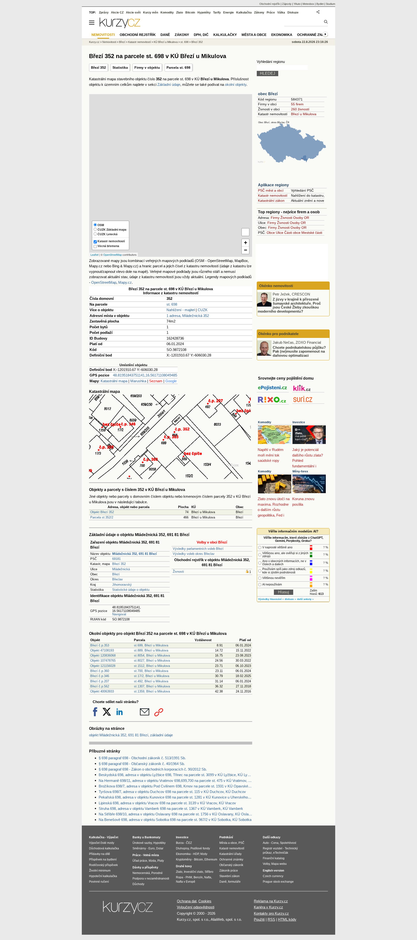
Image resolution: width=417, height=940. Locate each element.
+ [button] (245, 243)
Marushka (138, 381)
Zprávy (104, 12)
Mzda (152, 860)
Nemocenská (141, 873)
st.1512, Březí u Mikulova (152, 666)
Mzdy (203, 854)
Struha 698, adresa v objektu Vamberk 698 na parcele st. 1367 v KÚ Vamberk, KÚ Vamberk (171, 808)
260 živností (300, 109)
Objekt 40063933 (102, 691)
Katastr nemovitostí (272, 195)
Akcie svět (133, 12)
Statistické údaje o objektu (130, 589)
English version (273, 870)
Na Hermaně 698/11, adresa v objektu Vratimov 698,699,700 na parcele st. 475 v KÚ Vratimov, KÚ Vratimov (175, 781)
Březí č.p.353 (99, 645)
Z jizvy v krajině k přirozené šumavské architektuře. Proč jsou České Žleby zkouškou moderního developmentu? (289, 305)
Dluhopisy (182, 848)
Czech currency (273, 876)
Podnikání (226, 837)
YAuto (297, 3)
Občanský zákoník (231, 865)
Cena (274, 843)
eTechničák (280, 852)
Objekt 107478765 (103, 660)
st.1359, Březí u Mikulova (152, 691)
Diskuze (293, 12)
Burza (180, 843)
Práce (271, 12)
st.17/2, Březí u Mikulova (151, 676)
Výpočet (112, 837)
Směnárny (139, 848)
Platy (160, 860)
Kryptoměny (184, 859)
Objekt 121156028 (102, 666)
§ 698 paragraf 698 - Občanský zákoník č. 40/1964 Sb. (142, 764)
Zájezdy (287, 3)
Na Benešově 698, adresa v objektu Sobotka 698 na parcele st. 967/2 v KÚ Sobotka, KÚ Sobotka (175, 820)
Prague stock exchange (278, 881)
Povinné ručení (99, 881)
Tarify (217, 12)
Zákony (259, 12)
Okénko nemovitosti (275, 286)
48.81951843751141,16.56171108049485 (145, 375)
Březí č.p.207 (99, 681)
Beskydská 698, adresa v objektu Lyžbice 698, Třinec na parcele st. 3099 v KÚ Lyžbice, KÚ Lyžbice (175, 775)
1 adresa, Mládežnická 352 (188, 316)
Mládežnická (121, 569)
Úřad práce (139, 860)
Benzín (198, 877)
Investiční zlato (193, 871)
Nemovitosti (109, 41)
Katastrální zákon (271, 200)
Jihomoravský (122, 584)
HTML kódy (287, 919)
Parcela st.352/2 (101, 517)
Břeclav (117, 579)
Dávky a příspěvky (145, 867)
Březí (116, 574)
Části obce (292, 233)
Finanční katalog (274, 858)
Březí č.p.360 (99, 671)
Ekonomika (281, 35)
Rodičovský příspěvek (103, 865)
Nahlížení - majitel (181, 310)
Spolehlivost (288, 843)
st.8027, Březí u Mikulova (152, 660)
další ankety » (305, 599)
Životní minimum (100, 870)
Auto (266, 843)
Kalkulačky (225, 35)
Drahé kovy (184, 866)
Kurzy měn (150, 12)
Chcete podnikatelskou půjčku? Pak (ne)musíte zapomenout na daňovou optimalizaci (299, 351)
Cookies (204, 901)
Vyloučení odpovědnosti (195, 907)
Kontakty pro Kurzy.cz (271, 913)
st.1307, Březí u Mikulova (152, 686)
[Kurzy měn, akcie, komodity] (128, 909)
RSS (271, 919)
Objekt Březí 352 (102, 512)
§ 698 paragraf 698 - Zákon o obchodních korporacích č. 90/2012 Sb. (153, 769)
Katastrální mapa (114, 381)
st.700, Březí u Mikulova (151, 671)
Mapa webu (279, 864)
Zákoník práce (228, 870)
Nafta (207, 877)
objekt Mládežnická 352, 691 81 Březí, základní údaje (131, 735)
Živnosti (178, 571)
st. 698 (172, 304)
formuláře (234, 881)
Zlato (179, 12)
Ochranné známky (314, 35)
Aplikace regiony (273, 185)
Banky (136, 837)
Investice (298, 422)
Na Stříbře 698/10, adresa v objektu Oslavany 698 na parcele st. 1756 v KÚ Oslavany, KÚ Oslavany (175, 814)
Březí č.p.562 (99, 686)
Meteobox (308, 3)
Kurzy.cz (94, 41)
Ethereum (210, 859)
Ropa (179, 877)
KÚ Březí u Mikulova (166, 41)
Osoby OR (301, 218)
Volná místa (151, 855)
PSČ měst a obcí (271, 190)
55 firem (297, 104)
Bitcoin (190, 12)
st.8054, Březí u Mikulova (152, 655)
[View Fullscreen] (245, 232)
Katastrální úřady (230, 854)
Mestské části (311, 233)
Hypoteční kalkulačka (103, 876)
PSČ (241, 843)
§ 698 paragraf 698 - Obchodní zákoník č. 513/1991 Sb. (142, 758)
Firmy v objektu (147, 67)
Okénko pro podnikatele (278, 334)
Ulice (279, 233)
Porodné (157, 873)
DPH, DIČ (201, 35)
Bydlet (320, 3)
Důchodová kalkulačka (104, 848)
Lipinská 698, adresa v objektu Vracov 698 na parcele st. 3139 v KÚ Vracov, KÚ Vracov (167, 803)
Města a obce (254, 35)
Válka (281, 12)
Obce (271, 233)
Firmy (275, 218)
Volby (266, 864)
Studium (330, 3)
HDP (196, 854)
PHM (189, 877)
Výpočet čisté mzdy (101, 843)
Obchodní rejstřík (269, 3)
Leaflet (94, 254)
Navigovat (119, 614)
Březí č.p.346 (99, 676)
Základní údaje (168, 84)
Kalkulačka (244, 12)
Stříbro (209, 871)
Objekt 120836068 (103, 655)
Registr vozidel (272, 848)
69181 (116, 559)
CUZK (203, 310)
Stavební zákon (229, 876)
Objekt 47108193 (102, 650)
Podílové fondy (200, 848)
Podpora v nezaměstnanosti (150, 878)
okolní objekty (235, 84)
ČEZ (189, 843)
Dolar (159, 848)
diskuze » (290, 599)
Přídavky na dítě (99, 854)
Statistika (120, 67)
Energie (228, 12)
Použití (259, 919)
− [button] (245, 250)
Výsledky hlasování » (271, 599)
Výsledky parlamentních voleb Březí (198, 549)
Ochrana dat (186, 901)
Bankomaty (152, 837)
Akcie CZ (117, 12)
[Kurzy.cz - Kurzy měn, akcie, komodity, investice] (120, 27)
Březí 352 (98, 67)
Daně (165, 35)
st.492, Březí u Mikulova (151, 681)
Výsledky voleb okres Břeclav (194, 554)
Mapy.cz (125, 282)
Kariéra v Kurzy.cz (268, 907)
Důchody (138, 884)
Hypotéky (204, 12)
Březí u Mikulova (303, 114)
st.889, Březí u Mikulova (151, 650)
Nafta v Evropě (185, 881)
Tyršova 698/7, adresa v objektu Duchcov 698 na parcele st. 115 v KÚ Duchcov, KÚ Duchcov (172, 792)
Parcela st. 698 (178, 67)
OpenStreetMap (112, 254)
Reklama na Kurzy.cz (271, 901)
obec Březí (268, 94)
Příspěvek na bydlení (103, 859)
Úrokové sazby (142, 843)
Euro (151, 848)
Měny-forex (300, 471)
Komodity (264, 422)
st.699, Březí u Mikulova (151, 645)
